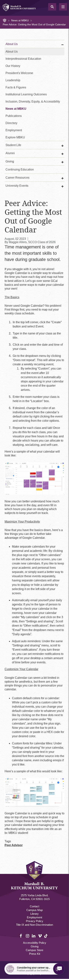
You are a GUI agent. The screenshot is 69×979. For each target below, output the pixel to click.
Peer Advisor (14, 845)
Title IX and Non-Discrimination (34, 924)
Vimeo (40, 936)
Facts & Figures (16, 87)
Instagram (28, 936)
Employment (14, 130)
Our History (13, 65)
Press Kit (34, 953)
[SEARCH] (52, 6)
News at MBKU (20, 20)
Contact (34, 906)
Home (4, 20)
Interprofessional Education (23, 58)
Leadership (13, 80)
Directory (11, 123)
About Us (12, 44)
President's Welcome (19, 73)
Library (34, 913)
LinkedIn (34, 936)
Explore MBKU (15, 137)
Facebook (22, 936)
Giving (34, 946)
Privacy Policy (34, 921)
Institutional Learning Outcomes (26, 94)
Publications (14, 115)
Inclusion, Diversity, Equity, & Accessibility (33, 101)
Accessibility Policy (34, 942)
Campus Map (34, 910)
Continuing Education (20, 169)
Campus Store (34, 950)
